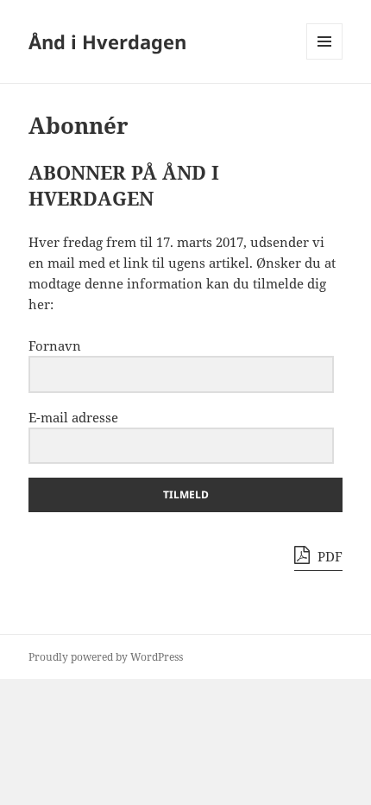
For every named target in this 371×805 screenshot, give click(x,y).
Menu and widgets (325, 59)
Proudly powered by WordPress (105, 657)
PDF (328, 556)
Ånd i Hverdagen (107, 41)
